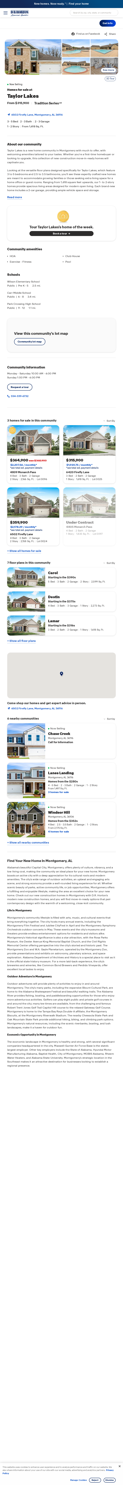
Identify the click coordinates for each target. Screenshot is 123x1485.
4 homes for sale (58, 831)
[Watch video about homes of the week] (62, 216)
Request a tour (20, 387)
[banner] (61, 4)
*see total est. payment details (26, 466)
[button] (107, 23)
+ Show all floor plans (21, 641)
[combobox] (94, 12)
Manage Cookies (78, 1480)
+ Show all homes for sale (24, 551)
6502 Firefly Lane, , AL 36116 (37, 114)
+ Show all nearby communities (28, 842)
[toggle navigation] (6, 12)
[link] (33, 57)
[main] (61, 757)
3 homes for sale (58, 792)
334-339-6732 (19, 396)
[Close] (120, 1466)
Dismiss (109, 1480)
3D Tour (110, 78)
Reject (95, 1480)
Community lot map (30, 341)
